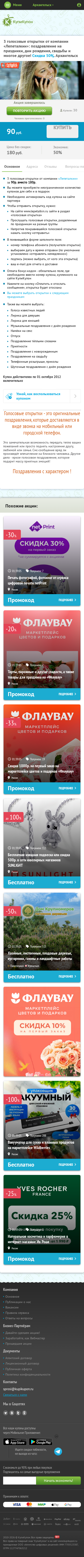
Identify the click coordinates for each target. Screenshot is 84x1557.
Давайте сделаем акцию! (22, 1333)
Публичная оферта (18, 1369)
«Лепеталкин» (68, 179)
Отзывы (50, 166)
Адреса (32, 166)
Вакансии (12, 1307)
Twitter (18, 1412)
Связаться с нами (15, 1395)
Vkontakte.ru (11, 1412)
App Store (15, 1441)
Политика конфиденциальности (27, 1374)
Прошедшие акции (18, 1344)
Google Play (40, 1441)
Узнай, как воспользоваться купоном (38, 396)
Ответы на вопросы (18, 1318)
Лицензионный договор (22, 1363)
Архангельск (42, 5)
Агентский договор (18, 1358)
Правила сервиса (17, 1313)
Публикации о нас (18, 1302)
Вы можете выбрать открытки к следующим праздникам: (38, 295)
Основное (12, 166)
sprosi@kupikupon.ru (18, 1389)
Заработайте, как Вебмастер (25, 1338)
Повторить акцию (29, 110)
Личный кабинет (79, 5)
